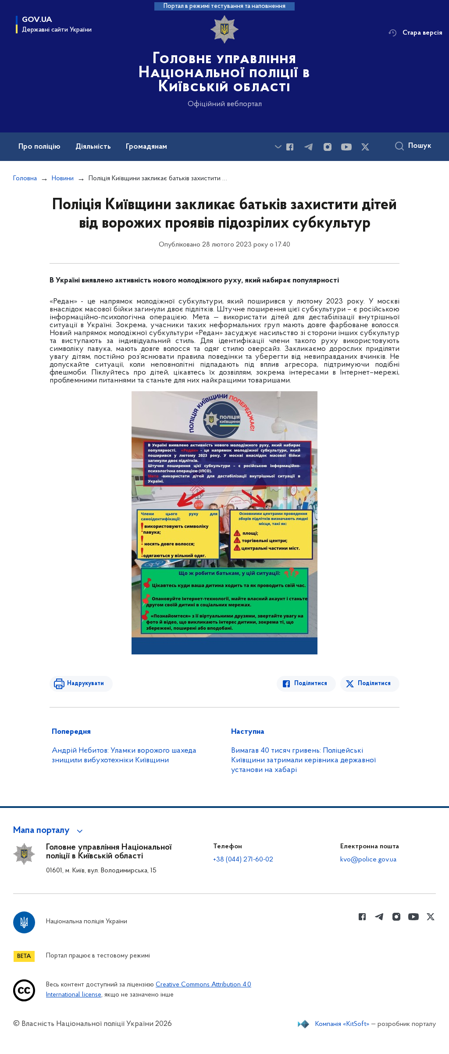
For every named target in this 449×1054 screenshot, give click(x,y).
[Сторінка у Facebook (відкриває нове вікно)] (290, 147)
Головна (25, 178)
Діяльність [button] (93, 147)
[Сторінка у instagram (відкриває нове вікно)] (327, 147)
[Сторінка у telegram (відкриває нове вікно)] (308, 147)
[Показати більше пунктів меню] (278, 146)
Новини (63, 178)
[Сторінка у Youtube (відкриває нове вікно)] (346, 147)
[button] (49, 830)
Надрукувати (85, 683)
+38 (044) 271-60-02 (243, 859)
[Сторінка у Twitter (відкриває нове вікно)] (365, 147)
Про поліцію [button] (39, 147)
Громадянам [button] (146, 147)
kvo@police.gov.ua (368, 859)
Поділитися (310, 683)
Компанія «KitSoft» (342, 1024)
